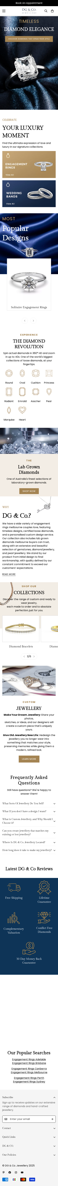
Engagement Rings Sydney (29, 1081)
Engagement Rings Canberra (29, 1068)
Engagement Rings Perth (29, 1078)
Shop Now (29, 491)
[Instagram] (16, 1172)
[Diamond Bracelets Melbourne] (20, 628)
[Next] (33, 321)
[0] (52, 11)
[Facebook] (10, 1172)
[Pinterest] (3, 1172)
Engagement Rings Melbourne (29, 1072)
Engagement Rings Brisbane (29, 1063)
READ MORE (9, 574)
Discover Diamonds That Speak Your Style (29, 39)
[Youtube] (22, 1172)
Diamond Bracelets (21, 646)
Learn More (29, 759)
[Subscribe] (52, 1119)
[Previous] (25, 321)
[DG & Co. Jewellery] (29, 11)
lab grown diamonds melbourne (25, 540)
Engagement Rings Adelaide (29, 1059)
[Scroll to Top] (52, 1170)
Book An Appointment (29, 3)
